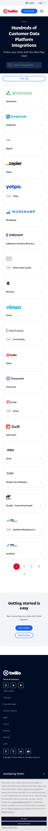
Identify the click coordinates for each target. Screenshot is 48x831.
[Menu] (41, 11)
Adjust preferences (24, 823)
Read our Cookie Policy (9, 827)
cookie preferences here (20, 802)
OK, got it (24, 819)
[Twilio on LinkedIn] (20, 751)
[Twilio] (10, 11)
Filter (22, 79)
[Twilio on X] (13, 751)
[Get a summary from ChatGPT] (6, 685)
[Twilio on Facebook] (6, 751)
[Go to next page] (24, 574)
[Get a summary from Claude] (20, 685)
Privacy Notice (13, 808)
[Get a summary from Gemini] (13, 685)
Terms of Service (7, 812)
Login (40, 3)
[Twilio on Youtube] (28, 751)
